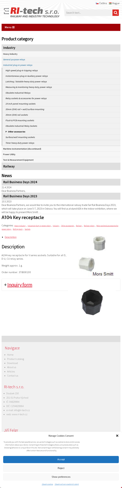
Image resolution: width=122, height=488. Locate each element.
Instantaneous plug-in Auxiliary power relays (27, 76)
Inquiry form (19, 285)
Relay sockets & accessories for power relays (26, 98)
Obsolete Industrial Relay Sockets (21, 125)
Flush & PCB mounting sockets (20, 120)
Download (12, 363)
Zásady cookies (47, 484)
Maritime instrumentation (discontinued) (22, 148)
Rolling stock (18, 229)
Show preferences (61, 476)
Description (11, 237)
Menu (8, 27)
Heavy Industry (10, 53)
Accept (61, 459)
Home (10, 354)
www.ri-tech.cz (19, 414)
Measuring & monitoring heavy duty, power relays (29, 87)
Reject (61, 468)
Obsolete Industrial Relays (18, 92)
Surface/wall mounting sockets (20, 137)
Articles (11, 371)
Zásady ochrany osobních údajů (67, 484)
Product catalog (15, 358)
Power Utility (9, 154)
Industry (9, 48)
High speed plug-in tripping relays (22, 70)
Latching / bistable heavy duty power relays (26, 81)
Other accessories (16, 131)
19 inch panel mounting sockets (21, 103)
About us (11, 367)
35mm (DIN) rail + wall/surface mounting (25, 109)
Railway (9, 166)
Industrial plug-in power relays (17, 65)
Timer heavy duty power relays (20, 142)
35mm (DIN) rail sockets (17, 114)
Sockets (27, 229)
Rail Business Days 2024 (20, 182)
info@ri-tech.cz (22, 410)
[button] (117, 435)
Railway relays (89, 225)
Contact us (12, 375)
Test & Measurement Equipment (18, 159)
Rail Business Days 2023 (20, 196)
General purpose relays (14, 59)
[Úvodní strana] (27, 12)
